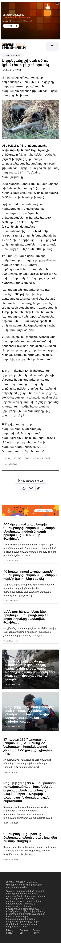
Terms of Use (24, 931)
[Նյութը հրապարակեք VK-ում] (31, 488)
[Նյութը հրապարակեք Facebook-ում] (24, 488)
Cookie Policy (36, 931)
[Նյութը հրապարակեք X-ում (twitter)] (38, 488)
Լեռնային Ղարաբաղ (12, 55)
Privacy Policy (9, 931)
